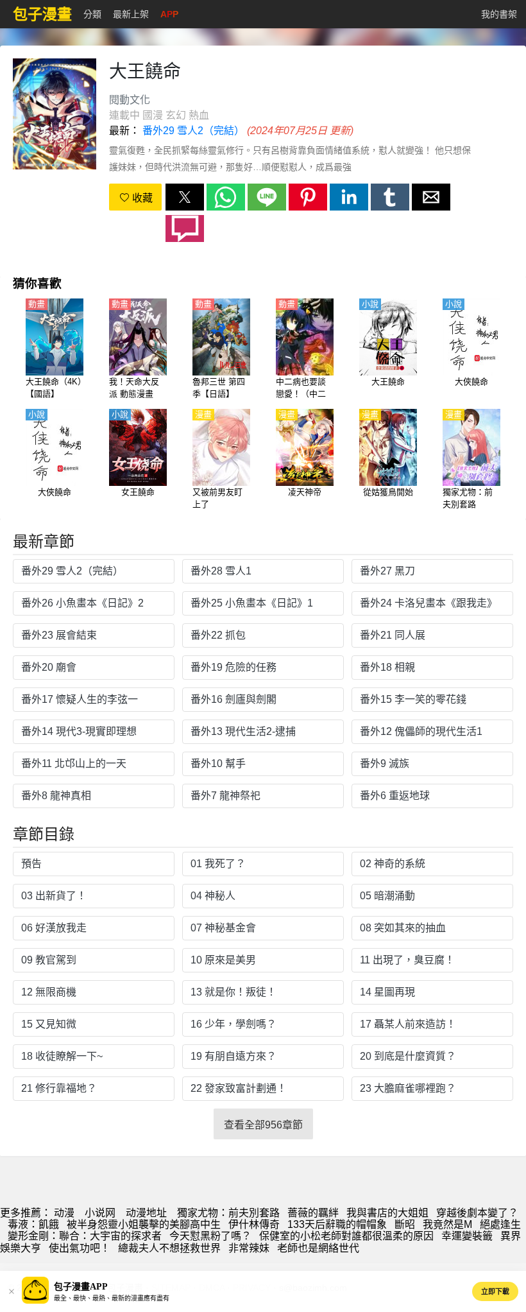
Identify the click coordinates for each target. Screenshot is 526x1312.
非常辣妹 (248, 1248)
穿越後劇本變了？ (477, 1212)
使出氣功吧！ (79, 1248)
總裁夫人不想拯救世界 (169, 1248)
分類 (92, 14)
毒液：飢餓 (33, 1224)
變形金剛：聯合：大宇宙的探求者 (85, 1235)
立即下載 (495, 1291)
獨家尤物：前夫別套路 (228, 1212)
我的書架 (499, 14)
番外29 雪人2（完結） (193, 130)
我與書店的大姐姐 (387, 1212)
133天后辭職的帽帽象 (337, 1224)
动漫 (64, 1212)
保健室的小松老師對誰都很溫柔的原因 (346, 1235)
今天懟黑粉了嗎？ (210, 1235)
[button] (184, 197)
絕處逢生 (500, 1224)
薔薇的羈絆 (313, 1212)
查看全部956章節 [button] (263, 1124)
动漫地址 (146, 1212)
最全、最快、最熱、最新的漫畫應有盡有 (111, 1298)
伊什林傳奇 (254, 1224)
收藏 (141, 198)
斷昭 (404, 1224)
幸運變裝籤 (467, 1235)
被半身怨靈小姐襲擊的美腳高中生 (144, 1224)
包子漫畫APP (81, 1286)
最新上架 (131, 14)
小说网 (100, 1212)
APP (169, 14)
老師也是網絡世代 (318, 1248)
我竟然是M (447, 1224)
